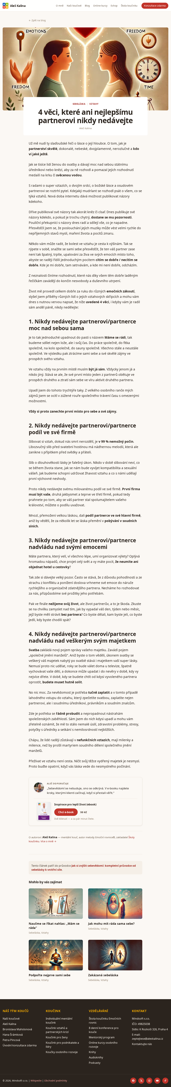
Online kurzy (100, 5)
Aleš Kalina (18, 6)
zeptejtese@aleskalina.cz (147, 1038)
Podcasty (94, 1063)
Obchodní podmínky (55, 1080)
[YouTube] (157, 1081)
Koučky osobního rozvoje (62, 1052)
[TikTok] (165, 1081)
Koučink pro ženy (57, 1037)
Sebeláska (79, 103)
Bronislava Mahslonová (17, 1029)
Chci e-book (66, 812)
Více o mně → (48, 841)
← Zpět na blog (37, 20)
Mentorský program (102, 1037)
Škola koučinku (129, 5)
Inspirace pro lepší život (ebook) (75, 804)
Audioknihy (96, 1057)
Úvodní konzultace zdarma (20, 1045)
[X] (141, 1081)
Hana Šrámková (13, 1034)
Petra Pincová (11, 1040)
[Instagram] (149, 1081)
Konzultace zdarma (155, 5)
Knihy (92, 1052)
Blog (87, 5)
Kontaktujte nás (142, 1044)
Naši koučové (74, 5)
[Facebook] (133, 1081)
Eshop (114, 5)
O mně (59, 5)
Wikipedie (36, 1080)
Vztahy (93, 103)
